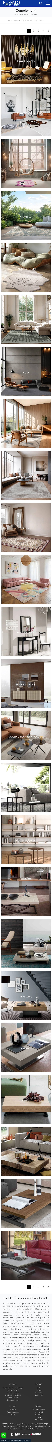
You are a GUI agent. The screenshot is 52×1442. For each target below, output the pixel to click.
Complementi (33, 15)
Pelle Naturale (26, 112)
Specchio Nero (26, 632)
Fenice (26, 1204)
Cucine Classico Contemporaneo (13, 1391)
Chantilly (26, 216)
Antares (26, 528)
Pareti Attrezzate (13, 1412)
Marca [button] (10, 20)
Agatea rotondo (26, 840)
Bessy (26, 944)
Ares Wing (26, 996)
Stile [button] (32, 20)
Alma (26, 372)
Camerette (39, 1395)
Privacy (3, 1440)
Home (16, 15)
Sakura (26, 892)
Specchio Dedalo (26, 684)
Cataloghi (39, 1414)
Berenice (26, 424)
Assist (26, 1152)
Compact (26, 1100)
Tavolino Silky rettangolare (26, 736)
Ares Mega (26, 1048)
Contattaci (39, 1412)
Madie (13, 1414)
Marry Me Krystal (26, 268)
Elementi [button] (17, 20)
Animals (26, 164)
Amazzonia (26, 580)
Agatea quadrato (26, 788)
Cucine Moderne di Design (13, 1388)
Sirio (26, 1256)
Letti (39, 1388)
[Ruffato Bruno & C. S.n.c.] (10, 3)
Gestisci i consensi (23, 1440)
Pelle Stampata (26, 60)
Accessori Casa (23, 15)
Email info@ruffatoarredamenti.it (32, 1429)
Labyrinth (26, 320)
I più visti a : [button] (40, 20)
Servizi (39, 1417)
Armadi (39, 1390)
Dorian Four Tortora (26, 476)
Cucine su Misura (13, 1400)
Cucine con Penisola (13, 1395)
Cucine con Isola (13, 1397)
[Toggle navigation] (48, 3)
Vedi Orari (39, 1419)
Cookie (10, 1440)
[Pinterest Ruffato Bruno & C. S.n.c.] (16, 1434)
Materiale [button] (25, 20)
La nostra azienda (39, 1409)
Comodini (39, 1393)
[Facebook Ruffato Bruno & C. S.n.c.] (12, 1434)
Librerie (13, 1409)
